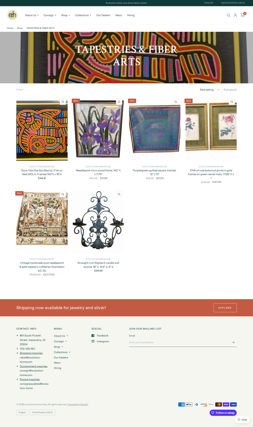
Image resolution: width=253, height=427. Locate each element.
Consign (49, 15)
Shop (64, 15)
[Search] (228, 15)
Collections (82, 15)
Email (132, 335)
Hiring (131, 15)
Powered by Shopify (77, 404)
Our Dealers (103, 15)
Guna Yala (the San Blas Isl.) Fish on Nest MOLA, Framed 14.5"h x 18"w (42, 172)
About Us (30, 15)
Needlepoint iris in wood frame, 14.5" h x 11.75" (98, 172)
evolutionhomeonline (42, 166)
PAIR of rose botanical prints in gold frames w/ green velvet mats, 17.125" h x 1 (211, 174)
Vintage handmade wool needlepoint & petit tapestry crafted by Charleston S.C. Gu (41, 266)
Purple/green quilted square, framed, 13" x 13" (154, 172)
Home (10, 28)
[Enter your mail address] (233, 342)
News (118, 15)
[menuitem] (31, 15)
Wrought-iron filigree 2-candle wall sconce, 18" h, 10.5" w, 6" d (98, 264)
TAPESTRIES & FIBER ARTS (40, 28)
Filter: (20, 89)
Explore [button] (225, 307)
